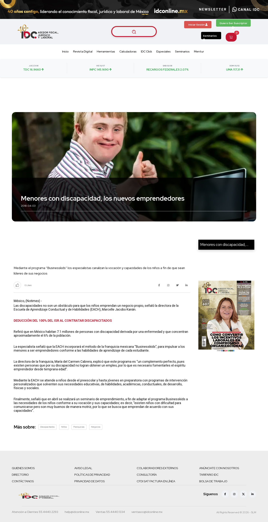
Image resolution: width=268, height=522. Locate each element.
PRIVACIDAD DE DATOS (89, 481)
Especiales (163, 51)
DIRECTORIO (20, 475)
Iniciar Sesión (196, 24)
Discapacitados (47, 426)
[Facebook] (225, 494)
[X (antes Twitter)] (243, 494)
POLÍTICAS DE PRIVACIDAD (92, 475)
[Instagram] (234, 494)
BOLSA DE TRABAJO (213, 481)
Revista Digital (82, 51)
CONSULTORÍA (147, 475)
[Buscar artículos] (134, 31)
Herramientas (106, 51)
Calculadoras (128, 51)
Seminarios (210, 35)
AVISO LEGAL (83, 468)
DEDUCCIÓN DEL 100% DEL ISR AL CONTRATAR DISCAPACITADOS (63, 320)
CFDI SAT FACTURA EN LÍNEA (156, 481)
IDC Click (146, 51)
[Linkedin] (252, 494)
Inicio (65, 51)
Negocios (95, 426)
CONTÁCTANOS (23, 481)
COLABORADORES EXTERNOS (157, 468)
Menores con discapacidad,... (224, 244)
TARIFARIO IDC (209, 475)
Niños (64, 426)
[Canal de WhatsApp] (245, 9)
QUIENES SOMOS (23, 468)
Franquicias (78, 426)
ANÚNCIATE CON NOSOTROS (219, 468)
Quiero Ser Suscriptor (233, 23)
